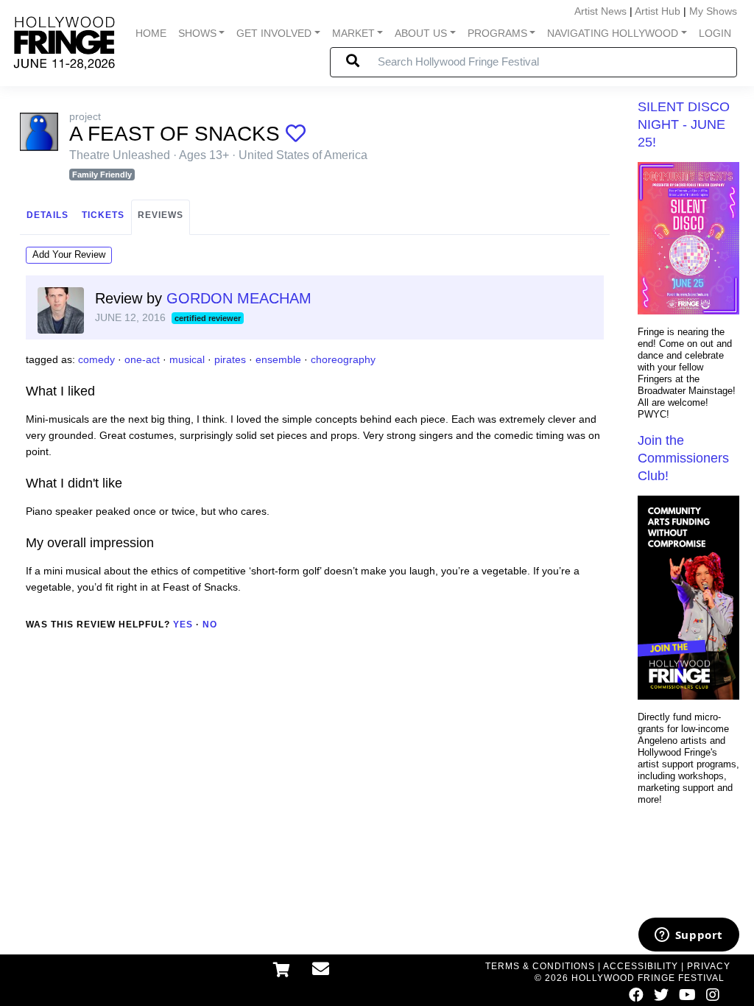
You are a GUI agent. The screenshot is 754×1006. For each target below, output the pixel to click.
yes (183, 624)
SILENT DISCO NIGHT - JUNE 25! (684, 124)
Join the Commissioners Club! (683, 458)
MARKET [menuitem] (353, 33)
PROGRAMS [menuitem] (497, 33)
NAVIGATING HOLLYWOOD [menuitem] (612, 33)
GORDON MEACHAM (238, 298)
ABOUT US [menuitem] (421, 33)
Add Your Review (68, 254)
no (209, 624)
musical (187, 359)
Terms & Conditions (540, 966)
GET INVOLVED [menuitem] (273, 33)
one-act (142, 359)
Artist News (600, 11)
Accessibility (640, 966)
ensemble (278, 359)
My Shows (713, 11)
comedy (96, 359)
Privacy (708, 966)
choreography (343, 359)
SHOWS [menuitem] (197, 33)
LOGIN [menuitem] (715, 33)
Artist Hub (657, 11)
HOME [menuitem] (150, 33)
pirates (230, 359)
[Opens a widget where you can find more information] (688, 936)
